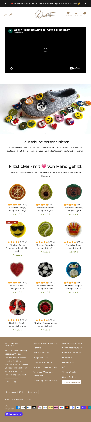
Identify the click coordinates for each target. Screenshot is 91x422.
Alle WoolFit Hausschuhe (45, 367)
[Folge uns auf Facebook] (8, 382)
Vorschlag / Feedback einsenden (43, 374)
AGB (64, 367)
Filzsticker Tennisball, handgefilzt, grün (45, 247)
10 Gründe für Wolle (43, 362)
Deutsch (31, 392)
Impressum (67, 357)
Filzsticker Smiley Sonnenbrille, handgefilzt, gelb (17, 248)
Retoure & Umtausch (71, 352)
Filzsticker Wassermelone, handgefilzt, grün (45, 324)
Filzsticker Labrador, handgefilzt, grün (74, 209)
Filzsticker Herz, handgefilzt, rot (17, 287)
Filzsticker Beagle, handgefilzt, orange (17, 324)
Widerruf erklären (72, 382)
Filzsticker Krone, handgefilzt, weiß (73, 247)
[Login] (76, 13)
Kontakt (37, 347)
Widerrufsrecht (69, 372)
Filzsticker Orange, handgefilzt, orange (17, 209)
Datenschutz (68, 362)
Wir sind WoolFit (41, 352)
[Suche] (11, 14)
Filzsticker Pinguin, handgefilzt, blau (73, 287)
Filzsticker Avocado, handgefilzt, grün (45, 209)
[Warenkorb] (83, 14)
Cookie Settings (69, 377)
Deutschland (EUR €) (14, 392)
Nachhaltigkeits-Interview (45, 380)
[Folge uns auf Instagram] (14, 382)
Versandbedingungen (72, 347)
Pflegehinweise (41, 357)
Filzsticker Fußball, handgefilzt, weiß (45, 287)
